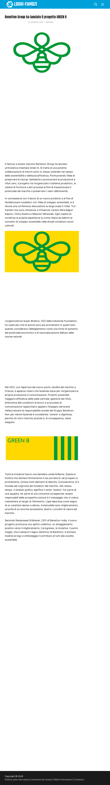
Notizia (50, 22)
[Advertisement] (42, 96)
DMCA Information (63, 779)
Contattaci (79, 779)
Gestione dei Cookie (42, 779)
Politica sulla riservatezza (17, 779)
